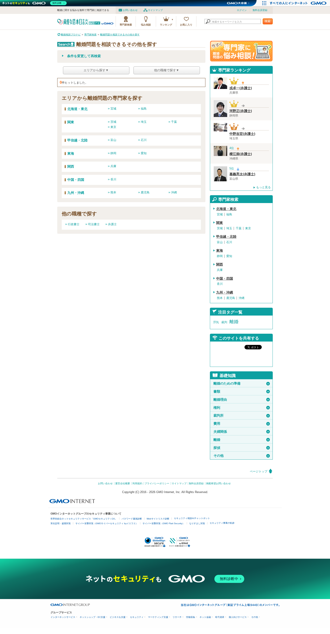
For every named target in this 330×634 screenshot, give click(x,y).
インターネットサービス (63, 617)
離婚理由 (241, 399)
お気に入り (186, 24)
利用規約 (137, 483)
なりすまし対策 (197, 523)
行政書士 (73, 224)
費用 (241, 423)
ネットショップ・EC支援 (92, 617)
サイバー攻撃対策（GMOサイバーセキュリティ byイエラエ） (106, 523)
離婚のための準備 (241, 383)
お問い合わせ (130, 10)
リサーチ (177, 617)
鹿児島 (145, 192)
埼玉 (144, 121)
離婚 (233, 321)
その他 (241, 455)
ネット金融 (205, 617)
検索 (268, 21)
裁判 (224, 322)
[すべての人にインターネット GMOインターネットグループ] (298, 3)
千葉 (174, 121)
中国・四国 (75, 180)
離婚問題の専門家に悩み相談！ (241, 51)
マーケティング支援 (158, 617)
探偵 (241, 448)
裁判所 (241, 415)
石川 (144, 140)
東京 (113, 127)
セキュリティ (136, 617)
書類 (241, 391)
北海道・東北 (77, 109)
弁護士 (112, 224)
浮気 (216, 322)
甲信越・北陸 (77, 140)
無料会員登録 (260, 10)
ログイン (242, 10)
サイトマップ (155, 10)
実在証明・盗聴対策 (61, 523)
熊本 (113, 192)
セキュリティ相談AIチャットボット (192, 518)
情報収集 (190, 617)
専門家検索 (126, 24)
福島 (144, 108)
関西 (70, 166)
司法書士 (94, 224)
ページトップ (258, 471)
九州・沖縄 (75, 193)
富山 (113, 140)
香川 (113, 179)
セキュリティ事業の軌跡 (222, 523)
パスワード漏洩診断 (132, 518)
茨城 (113, 121)
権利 (241, 407)
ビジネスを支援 (117, 617)
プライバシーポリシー (157, 483)
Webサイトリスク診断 (158, 518)
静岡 (113, 153)
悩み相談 (146, 24)
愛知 (144, 153)
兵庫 (113, 166)
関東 (70, 122)
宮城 (113, 108)
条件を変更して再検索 (84, 56)
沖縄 (174, 192)
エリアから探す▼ (96, 70)
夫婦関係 (241, 431)
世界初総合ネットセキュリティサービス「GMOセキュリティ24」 (84, 518)
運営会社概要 (122, 483)
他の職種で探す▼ (166, 70)
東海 (70, 153)
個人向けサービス (238, 617)
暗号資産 (219, 617)
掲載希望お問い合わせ (218, 483)
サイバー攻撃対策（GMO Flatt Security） (164, 523)
